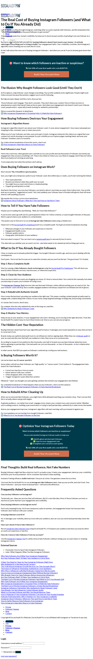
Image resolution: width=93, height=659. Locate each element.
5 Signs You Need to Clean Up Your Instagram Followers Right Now (27, 562)
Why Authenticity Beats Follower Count (19, 308)
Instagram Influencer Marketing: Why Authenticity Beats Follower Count (29, 588)
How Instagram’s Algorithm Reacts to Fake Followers (24, 144)
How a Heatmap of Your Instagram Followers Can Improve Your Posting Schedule (32, 594)
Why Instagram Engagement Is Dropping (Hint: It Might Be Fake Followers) (33, 113)
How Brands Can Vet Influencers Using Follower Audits (22, 590)
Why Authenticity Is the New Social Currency (18, 564)
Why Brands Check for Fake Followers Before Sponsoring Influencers (27, 575)
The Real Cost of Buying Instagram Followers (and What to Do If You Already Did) (32, 579)
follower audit (82, 336)
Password (5, 647)
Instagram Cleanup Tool (14, 285)
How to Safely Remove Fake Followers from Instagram (22, 601)
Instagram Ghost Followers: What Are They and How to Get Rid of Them (32, 200)
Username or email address (12, 643)
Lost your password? (9, 656)
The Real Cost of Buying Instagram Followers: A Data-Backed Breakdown (32, 387)
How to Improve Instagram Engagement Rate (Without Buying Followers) (29, 573)
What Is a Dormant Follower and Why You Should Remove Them (25, 592)
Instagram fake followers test (17, 529)
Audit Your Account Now (46, 74)
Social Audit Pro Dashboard (25, 225)
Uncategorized (5, 14)
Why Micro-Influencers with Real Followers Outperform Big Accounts (28, 571)
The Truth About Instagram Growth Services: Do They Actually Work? (28, 566)
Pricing (8, 607)
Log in (18, 652)
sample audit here (43, 239)
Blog (7, 34)
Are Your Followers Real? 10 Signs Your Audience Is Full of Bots (25, 558)
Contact (8, 613)
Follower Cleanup (12, 609)
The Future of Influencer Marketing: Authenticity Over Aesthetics (26, 568)
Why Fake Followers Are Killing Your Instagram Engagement (24, 556)
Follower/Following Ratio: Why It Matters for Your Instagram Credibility (29, 596)
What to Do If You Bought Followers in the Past (22, 415)
